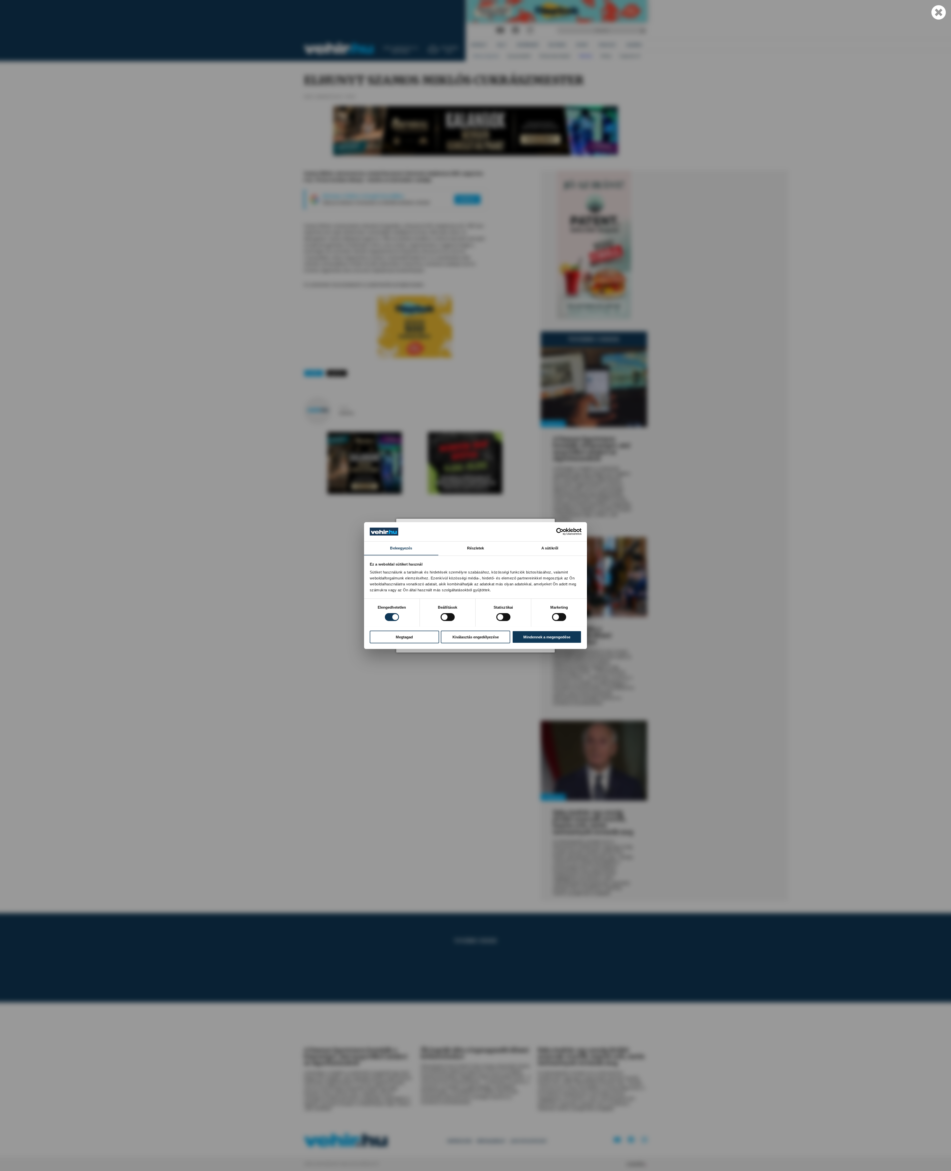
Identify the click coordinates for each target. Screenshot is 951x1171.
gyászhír (336, 373)
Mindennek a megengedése (546, 637)
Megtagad (404, 637)
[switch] (448, 617)
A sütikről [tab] (549, 548)
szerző (344, 407)
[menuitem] (479, 45)
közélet (314, 373)
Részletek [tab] (475, 548)
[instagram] (530, 30)
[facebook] (515, 30)
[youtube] (500, 30)
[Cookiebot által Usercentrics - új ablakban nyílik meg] (559, 531)
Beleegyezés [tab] (401, 548)
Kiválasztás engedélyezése (475, 637)
